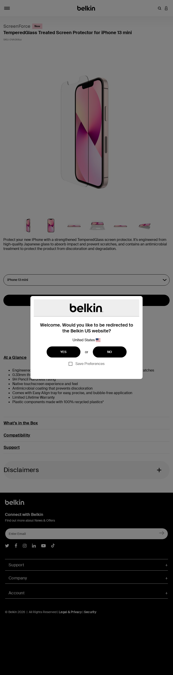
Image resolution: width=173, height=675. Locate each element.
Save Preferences (90, 363)
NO (109, 352)
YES (63, 352)
